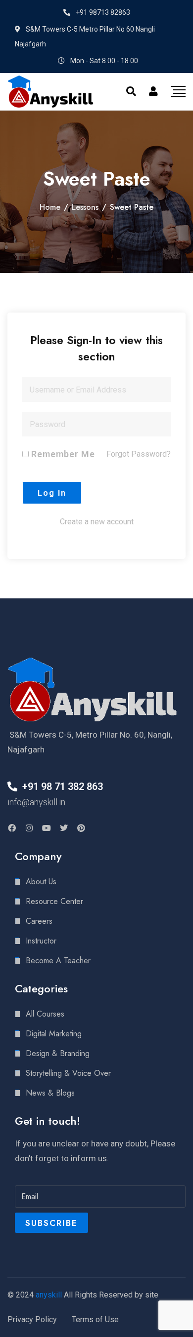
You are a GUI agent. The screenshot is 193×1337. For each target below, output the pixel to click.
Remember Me (62, 454)
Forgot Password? (138, 454)
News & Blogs (50, 1093)
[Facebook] (12, 828)
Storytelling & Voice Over (68, 1073)
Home (50, 207)
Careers (39, 921)
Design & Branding (58, 1053)
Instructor (41, 940)
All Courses (45, 1014)
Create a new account (97, 521)
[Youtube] (46, 828)
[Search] (131, 91)
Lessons (85, 207)
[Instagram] (29, 828)
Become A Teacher (58, 960)
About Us (41, 881)
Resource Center (54, 901)
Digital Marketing (54, 1033)
